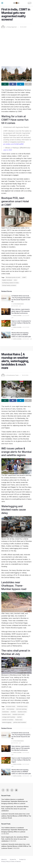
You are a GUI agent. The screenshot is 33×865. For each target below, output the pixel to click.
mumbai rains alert (18, 714)
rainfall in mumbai (7, 719)
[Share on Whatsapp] (5, 84)
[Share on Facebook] (12, 84)
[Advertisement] (16, 46)
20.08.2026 (15, 305)
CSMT (24, 277)
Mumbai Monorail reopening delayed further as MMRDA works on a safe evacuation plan (21, 334)
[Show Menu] (2, 3)
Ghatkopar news (22, 706)
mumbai (13, 711)
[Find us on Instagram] (12, 790)
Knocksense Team (13, 375)
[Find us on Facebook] (3, 790)
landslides (5, 711)
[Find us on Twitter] (7, 790)
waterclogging (6, 722)
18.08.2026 (26, 339)
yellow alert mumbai (19, 722)
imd (3, 709)
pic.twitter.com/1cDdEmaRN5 (13, 144)
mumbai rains (6, 714)
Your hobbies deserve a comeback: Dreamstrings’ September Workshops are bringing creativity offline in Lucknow (14, 801)
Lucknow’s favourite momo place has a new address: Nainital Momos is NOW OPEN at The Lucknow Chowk (16, 816)
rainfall (19, 717)
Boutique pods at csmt (13, 277)
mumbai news (22, 711)
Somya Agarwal (12, 27)
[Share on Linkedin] (20, 84)
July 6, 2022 (7, 150)
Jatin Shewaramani (18, 303)
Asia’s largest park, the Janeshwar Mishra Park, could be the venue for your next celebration (14, 808)
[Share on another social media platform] (28, 84)
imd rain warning (21, 709)
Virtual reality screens (9, 285)
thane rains (18, 719)
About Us (4, 859)
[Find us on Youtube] (16, 790)
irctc (15, 280)
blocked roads (10, 706)
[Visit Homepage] (16, 3)
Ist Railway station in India (10, 282)
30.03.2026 (23, 27)
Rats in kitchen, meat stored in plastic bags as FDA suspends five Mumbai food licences (20, 311)
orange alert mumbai (8, 717)
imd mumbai (10, 709)
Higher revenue (7, 280)
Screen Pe (13, 859)
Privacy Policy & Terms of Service (11, 861)
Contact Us (22, 859)
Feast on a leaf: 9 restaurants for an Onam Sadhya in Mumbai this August (21, 323)
